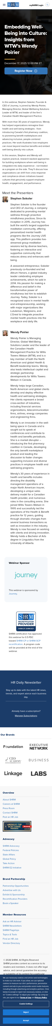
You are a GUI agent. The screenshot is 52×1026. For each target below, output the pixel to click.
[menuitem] (13, 4)
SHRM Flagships (11, 930)
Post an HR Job (10, 817)
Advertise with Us (12, 890)
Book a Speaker (10, 903)
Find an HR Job (10, 939)
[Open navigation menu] (4, 4)
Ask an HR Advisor (12, 921)
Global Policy (9, 859)
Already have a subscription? (26, 711)
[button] (26, 70)
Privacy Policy (41, 997)
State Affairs (9, 855)
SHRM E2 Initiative (12, 868)
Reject (26, 1012)
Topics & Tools (10, 934)
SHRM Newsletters (12, 926)
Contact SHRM (10, 813)
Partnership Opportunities (16, 886)
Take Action (9, 863)
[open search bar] (47, 4)
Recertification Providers (15, 899)
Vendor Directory (11, 943)
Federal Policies (11, 850)
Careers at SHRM (11, 804)
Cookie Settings (26, 1004)
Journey (13, 594)
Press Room (9, 808)
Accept (26, 1021)
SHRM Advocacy (11, 846)
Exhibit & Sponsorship (14, 894)
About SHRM (9, 800)
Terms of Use (25, 997)
